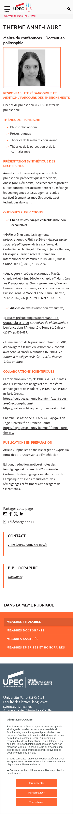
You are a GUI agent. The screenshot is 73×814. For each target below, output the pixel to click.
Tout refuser (36, 802)
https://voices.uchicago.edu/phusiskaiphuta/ (34, 408)
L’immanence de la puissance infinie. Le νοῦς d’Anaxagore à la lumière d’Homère (35, 345)
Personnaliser (36, 792)
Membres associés (22, 639)
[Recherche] (70, 5)
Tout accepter (36, 783)
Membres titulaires (24, 622)
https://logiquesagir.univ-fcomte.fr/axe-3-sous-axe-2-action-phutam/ (35, 401)
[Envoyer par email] (5, 515)
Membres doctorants (26, 630)
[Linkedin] (21, 515)
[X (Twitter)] (16, 515)
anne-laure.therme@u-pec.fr (27, 545)
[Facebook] (10, 515)
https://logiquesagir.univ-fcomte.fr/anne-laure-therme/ (35, 430)
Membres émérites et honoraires (36, 647)
